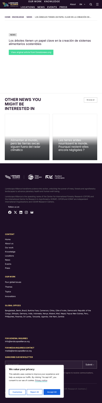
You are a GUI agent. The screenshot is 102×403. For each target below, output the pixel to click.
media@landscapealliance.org (18, 351)
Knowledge (18, 17)
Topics (8, 291)
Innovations (10, 296)
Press (7, 268)
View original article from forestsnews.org (31, 52)
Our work (9, 247)
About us (9, 243)
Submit (89, 364)
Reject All (34, 392)
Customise (17, 392)
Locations (9, 256)
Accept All (52, 392)
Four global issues (13, 282)
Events (8, 264)
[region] (34, 381)
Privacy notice (41, 380)
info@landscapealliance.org (17, 341)
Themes (8, 287)
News (29, 17)
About (73, 4)
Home (7, 239)
